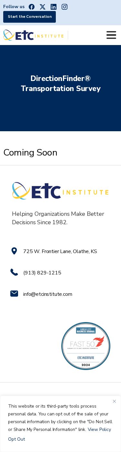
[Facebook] (31, 7)
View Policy (99, 429)
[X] (42, 7)
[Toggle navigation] (111, 35)
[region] (60, 424)
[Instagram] (64, 7)
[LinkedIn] (53, 7)
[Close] (114, 401)
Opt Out (16, 439)
